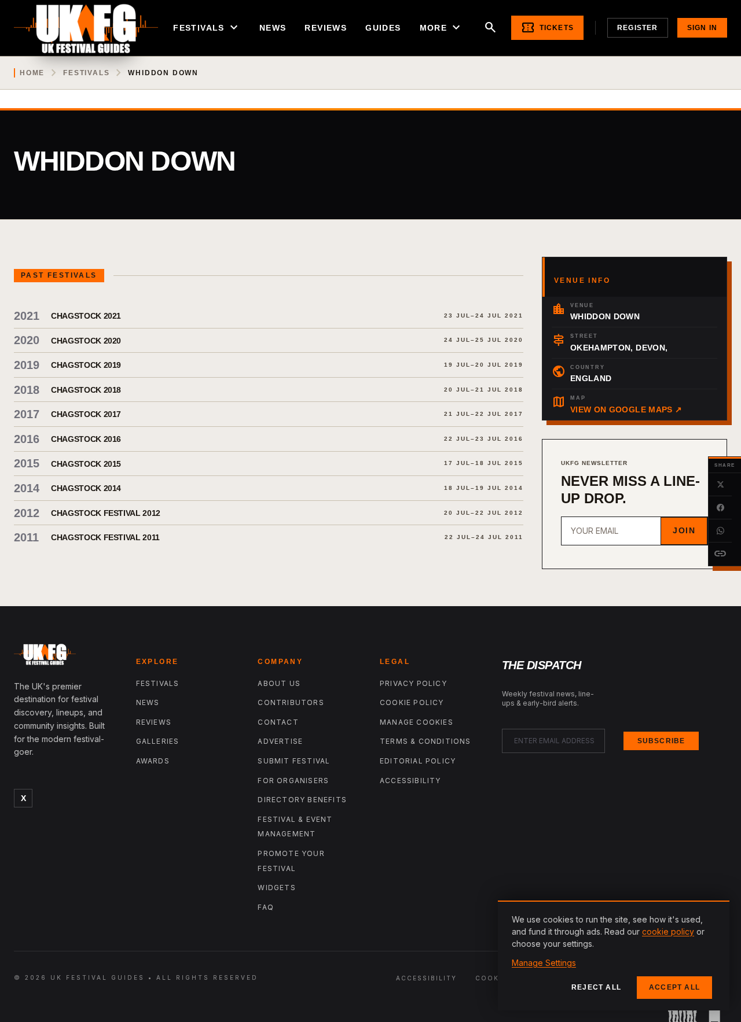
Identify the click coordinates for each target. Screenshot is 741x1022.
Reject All (596, 987)
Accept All (674, 987)
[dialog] (613, 955)
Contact (278, 722)
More (442, 28)
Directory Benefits (302, 799)
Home (32, 73)
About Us (279, 683)
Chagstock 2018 (86, 389)
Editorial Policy (418, 761)
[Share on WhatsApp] (720, 531)
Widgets (276, 887)
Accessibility (410, 780)
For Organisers (293, 780)
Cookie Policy (412, 702)
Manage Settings (544, 963)
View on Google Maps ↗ (626, 409)
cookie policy (668, 931)
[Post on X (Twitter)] (720, 484)
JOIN (684, 530)
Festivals (207, 28)
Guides (383, 27)
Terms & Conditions (425, 741)
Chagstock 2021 (86, 315)
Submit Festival (294, 761)
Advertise (280, 741)
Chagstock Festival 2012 (105, 513)
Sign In (702, 28)
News (273, 27)
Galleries (157, 741)
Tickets (547, 28)
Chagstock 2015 (86, 463)
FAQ (266, 907)
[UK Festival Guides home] (66, 657)
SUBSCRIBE (661, 741)
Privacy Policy (413, 683)
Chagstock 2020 (86, 340)
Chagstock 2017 (86, 414)
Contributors (291, 702)
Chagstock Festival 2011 (105, 537)
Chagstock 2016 (86, 439)
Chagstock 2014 (86, 488)
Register (637, 28)
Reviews (326, 27)
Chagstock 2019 (86, 365)
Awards (153, 761)
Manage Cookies (416, 722)
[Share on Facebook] (720, 507)
